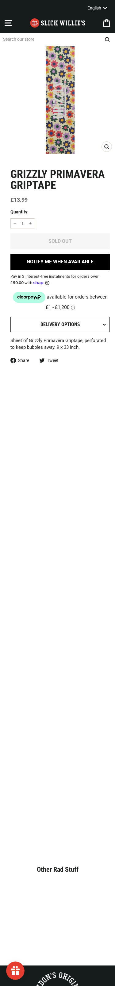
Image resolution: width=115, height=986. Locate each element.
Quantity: (19, 211)
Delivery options (60, 324)
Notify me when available (60, 262)
